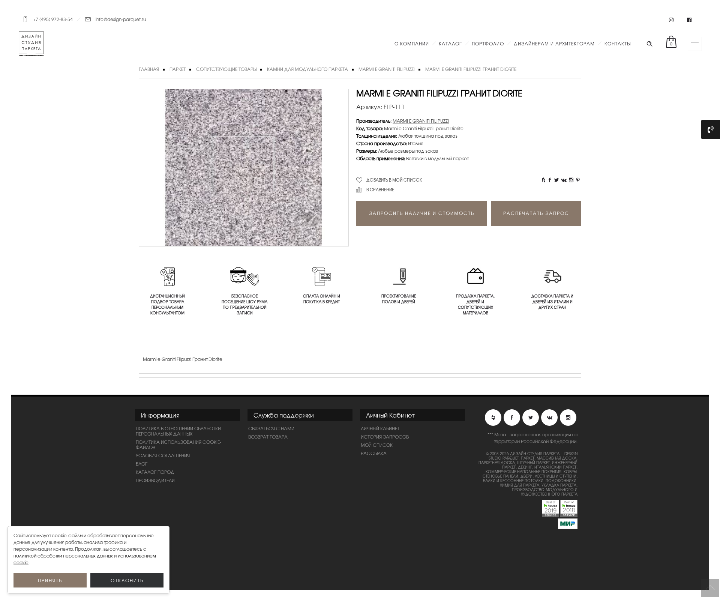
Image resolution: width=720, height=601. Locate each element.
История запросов (385, 436)
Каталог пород (155, 472)
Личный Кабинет (380, 428)
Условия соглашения (163, 455)
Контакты (617, 43)
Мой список (377, 445)
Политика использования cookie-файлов (178, 445)
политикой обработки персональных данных (63, 555)
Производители (155, 480)
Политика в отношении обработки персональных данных (178, 431)
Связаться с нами (271, 428)
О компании (411, 43)
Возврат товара (268, 436)
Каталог (450, 43)
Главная (149, 69)
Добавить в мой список (394, 180)
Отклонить (127, 580)
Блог (141, 463)
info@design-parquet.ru (121, 19)
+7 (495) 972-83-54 (53, 19)
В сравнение (380, 189)
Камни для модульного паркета (307, 69)
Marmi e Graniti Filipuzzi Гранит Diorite (470, 69)
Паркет (178, 69)
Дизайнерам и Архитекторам (554, 43)
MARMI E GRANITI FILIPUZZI (386, 69)
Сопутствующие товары (226, 69)
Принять (50, 580)
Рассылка (374, 453)
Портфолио (488, 43)
